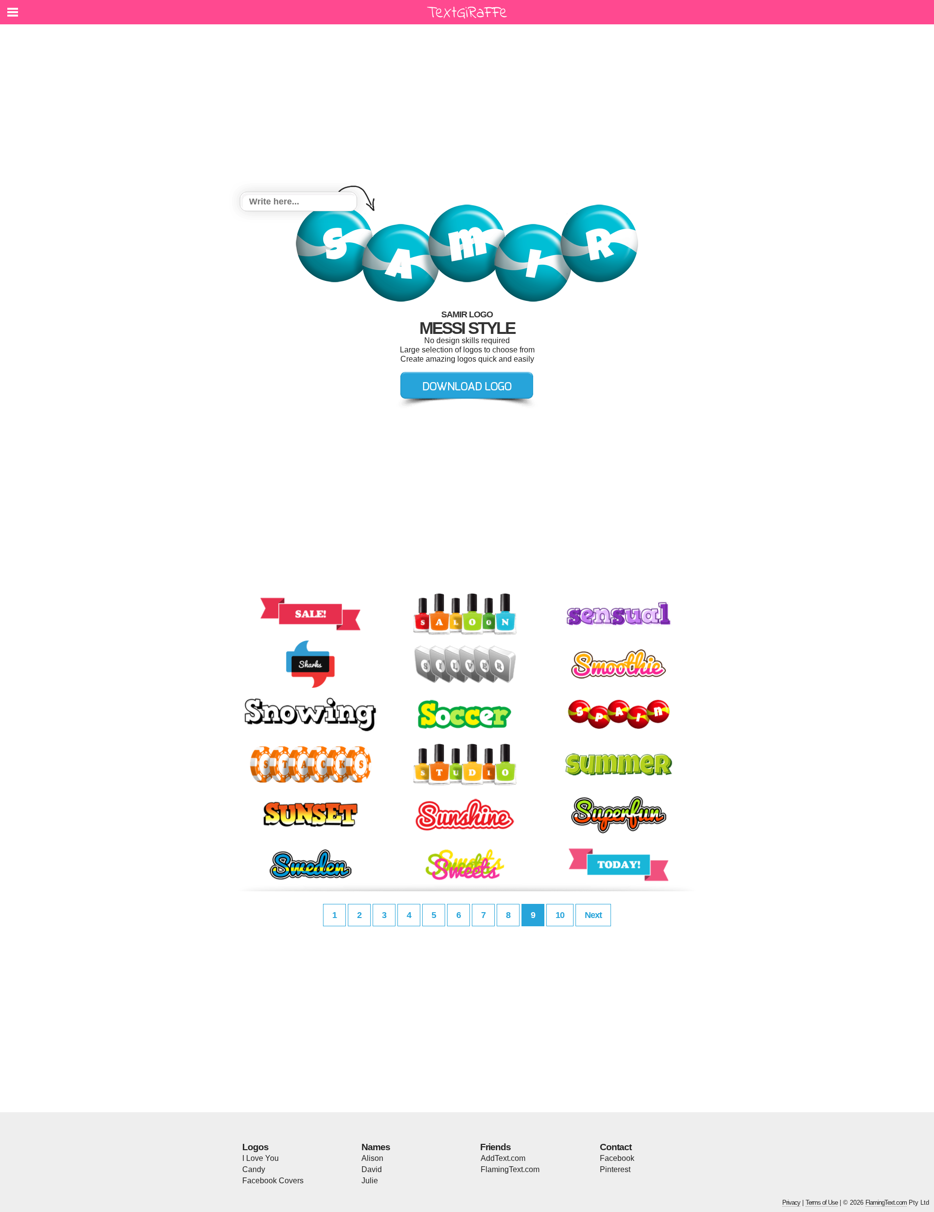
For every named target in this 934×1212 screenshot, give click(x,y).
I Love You (260, 1158)
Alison (372, 1158)
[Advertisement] (467, 109)
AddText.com (503, 1158)
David (371, 1169)
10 (560, 915)
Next (593, 915)
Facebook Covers (273, 1180)
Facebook (617, 1158)
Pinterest (615, 1169)
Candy (253, 1169)
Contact (615, 1147)
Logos (255, 1147)
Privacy (791, 1202)
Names (375, 1147)
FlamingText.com (510, 1169)
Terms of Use (822, 1202)
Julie (369, 1180)
